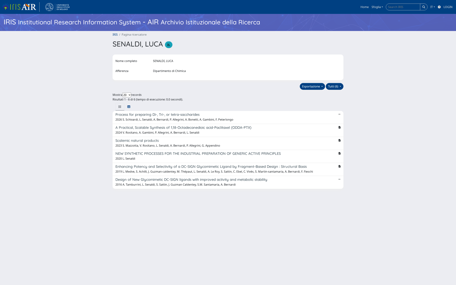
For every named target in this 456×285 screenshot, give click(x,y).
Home (365, 7)
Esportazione (311, 86)
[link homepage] (21, 7)
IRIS (115, 35)
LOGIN (448, 7)
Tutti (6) (333, 86)
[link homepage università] (57, 7)
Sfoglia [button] (376, 7)
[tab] (119, 106)
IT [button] (431, 7)
